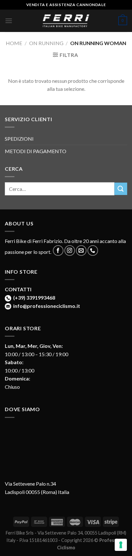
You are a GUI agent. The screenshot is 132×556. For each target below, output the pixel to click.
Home (14, 43)
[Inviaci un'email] (81, 250)
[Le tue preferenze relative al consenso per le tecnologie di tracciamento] (121, 545)
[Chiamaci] (92, 250)
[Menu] (8, 20)
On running (46, 43)
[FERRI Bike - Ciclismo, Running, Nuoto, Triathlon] (66, 21)
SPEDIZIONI (19, 139)
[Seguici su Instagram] (69, 250)
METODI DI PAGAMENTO (35, 151)
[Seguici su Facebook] (58, 250)
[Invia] (120, 189)
